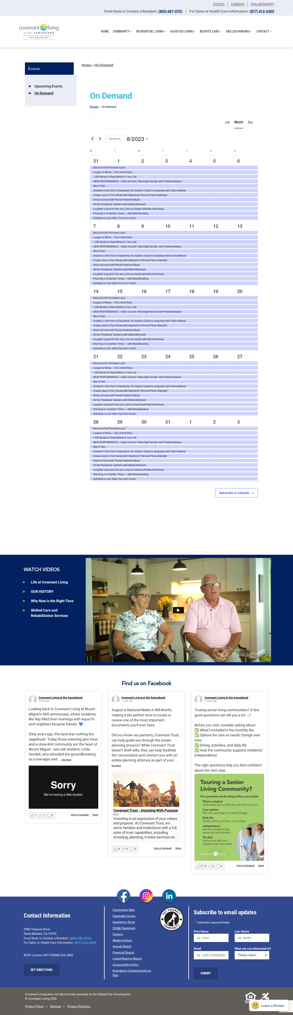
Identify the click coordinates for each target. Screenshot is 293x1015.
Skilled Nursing (238, 31)
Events (218, 4)
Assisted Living (181, 31)
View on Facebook (80, 814)
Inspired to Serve (124, 922)
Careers (237, 4)
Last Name (243, 930)
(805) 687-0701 (170, 11)
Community (121, 31)
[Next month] (100, 138)
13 (239, 225)
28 (95, 421)
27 (239, 356)
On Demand (43, 93)
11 (191, 225)
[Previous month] (92, 138)
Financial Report (123, 952)
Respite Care (209, 31)
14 (95, 291)
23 (143, 356)
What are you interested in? (254, 948)
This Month (115, 138)
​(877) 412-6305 (262, 11)
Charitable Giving (124, 916)
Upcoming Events (48, 86)
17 (167, 291)
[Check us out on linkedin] (169, 896)
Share (95, 814)
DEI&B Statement (124, 928)
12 (215, 225)
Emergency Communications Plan (132, 973)
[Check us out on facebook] (124, 896)
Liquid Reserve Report (127, 958)
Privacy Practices (78, 1006)
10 (167, 225)
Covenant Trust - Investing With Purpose (145, 810)
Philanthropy (262, 4)
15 (119, 291)
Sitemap (55, 1006)
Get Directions (41, 970)
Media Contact (122, 940)
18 (191, 291)
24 (167, 356)
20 (239, 291)
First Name (202, 930)
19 (215, 291)
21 (95, 356)
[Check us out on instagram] (146, 896)
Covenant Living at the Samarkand (60, 697)
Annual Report (122, 946)
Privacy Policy (34, 1006)
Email (199, 948)
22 (119, 356)
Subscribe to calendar (234, 493)
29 (119, 421)
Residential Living (149, 31)
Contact (262, 31)
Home (105, 31)
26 (215, 356)
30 (143, 421)
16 (143, 291)
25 (191, 356)
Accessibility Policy (126, 965)
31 (95, 160)
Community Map (124, 910)
